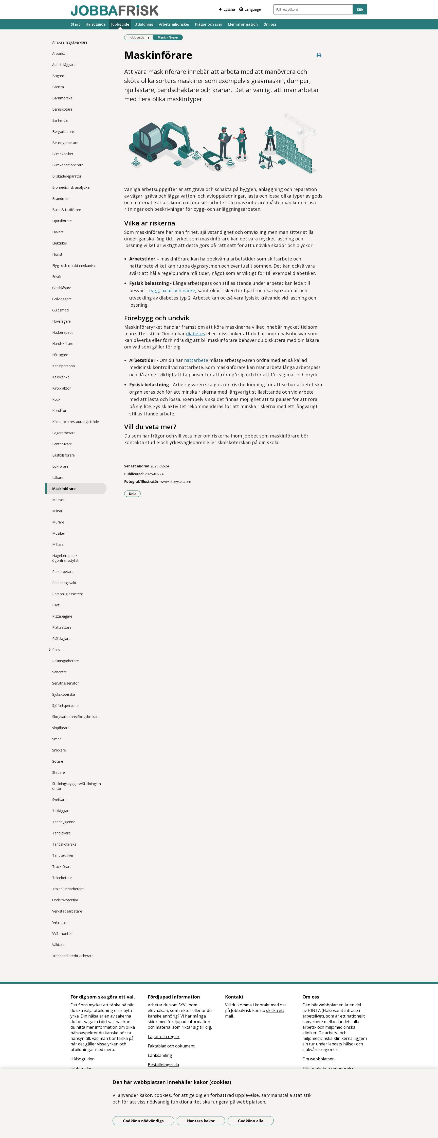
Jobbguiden (81, 1068)
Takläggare (61, 810)
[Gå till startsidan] (114, 10)
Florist (57, 254)
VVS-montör (62, 933)
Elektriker (59, 243)
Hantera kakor (201, 1120)
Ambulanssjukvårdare (69, 42)
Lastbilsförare (63, 455)
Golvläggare (62, 298)
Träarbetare (62, 877)
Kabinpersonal (64, 365)
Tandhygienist (63, 821)
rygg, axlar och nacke (172, 290)
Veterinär (59, 922)
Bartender (60, 120)
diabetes (195, 333)
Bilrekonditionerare (67, 165)
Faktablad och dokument (171, 1046)
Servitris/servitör (65, 683)
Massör (58, 499)
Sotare (57, 761)
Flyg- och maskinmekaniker (74, 265)
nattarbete (196, 360)
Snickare (59, 750)
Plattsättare (61, 627)
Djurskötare (62, 220)
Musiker (58, 533)
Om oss (270, 24)
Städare (58, 772)
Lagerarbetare (64, 432)
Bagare (58, 75)
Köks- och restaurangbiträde (75, 421)
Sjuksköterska (63, 694)
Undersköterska (65, 900)
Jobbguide (120, 24)
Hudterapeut (62, 332)
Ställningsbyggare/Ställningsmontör (76, 786)
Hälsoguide (95, 24)
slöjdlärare (60, 727)
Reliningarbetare (65, 660)
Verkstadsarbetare (67, 911)
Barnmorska (62, 98)
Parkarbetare (63, 571)
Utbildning (144, 24)
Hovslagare (61, 321)
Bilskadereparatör (66, 176)
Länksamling (160, 1055)
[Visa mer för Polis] (48, 649)
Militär (57, 511)
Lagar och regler (163, 1036)
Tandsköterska (64, 844)
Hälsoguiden (82, 1059)
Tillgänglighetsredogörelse (328, 1068)
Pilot (56, 605)
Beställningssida (163, 1064)
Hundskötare (62, 343)
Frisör (57, 276)
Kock (56, 399)
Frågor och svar (208, 24)
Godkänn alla (250, 1120)
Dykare (58, 232)
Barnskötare (62, 109)
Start (75, 24)
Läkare (57, 477)
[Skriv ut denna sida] (319, 54)
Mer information (243, 24)
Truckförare (61, 866)
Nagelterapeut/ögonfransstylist (65, 558)
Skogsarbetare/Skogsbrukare (76, 716)
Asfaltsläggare (64, 64)
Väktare (58, 944)
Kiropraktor (61, 388)
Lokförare (60, 466)
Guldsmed (60, 310)
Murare (58, 522)
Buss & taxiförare (66, 209)
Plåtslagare (61, 638)
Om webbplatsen (318, 1059)
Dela (135, 493)
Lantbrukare (62, 444)
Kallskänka (60, 377)
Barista (58, 86)
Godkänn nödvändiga (143, 1120)
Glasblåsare (61, 287)
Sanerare (59, 672)
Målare (58, 544)
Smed (57, 739)
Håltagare (60, 354)
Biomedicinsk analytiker (71, 187)
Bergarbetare (63, 131)
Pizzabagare (62, 616)
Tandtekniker (63, 855)
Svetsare (59, 799)
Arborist (58, 53)
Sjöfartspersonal (65, 705)
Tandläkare (61, 833)
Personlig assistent (67, 593)
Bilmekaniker (62, 153)
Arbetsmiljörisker (174, 24)
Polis (56, 649)
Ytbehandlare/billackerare (73, 955)
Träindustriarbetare (68, 888)
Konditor (59, 410)
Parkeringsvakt (64, 582)
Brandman (60, 198)
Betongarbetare (65, 142)
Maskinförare (64, 488)
